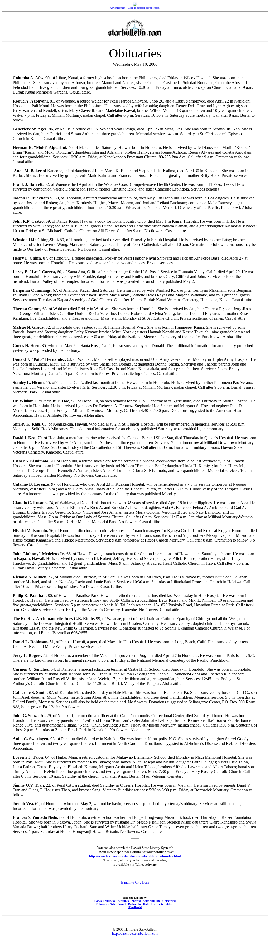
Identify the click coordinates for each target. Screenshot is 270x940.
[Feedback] (135, 907)
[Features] (123, 900)
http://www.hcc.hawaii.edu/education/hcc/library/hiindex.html (135, 856)
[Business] (109, 900)
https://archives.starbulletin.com (135, 934)
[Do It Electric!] (166, 900)
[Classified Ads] (106, 903)
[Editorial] (148, 900)
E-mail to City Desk (135, 882)
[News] (98, 900)
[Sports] (136, 900)
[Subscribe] (135, 903)
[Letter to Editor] (162, 903)
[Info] (147, 903)
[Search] (122, 903)
